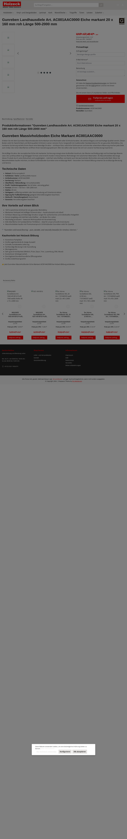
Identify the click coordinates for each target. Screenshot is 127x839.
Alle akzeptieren (80, 752)
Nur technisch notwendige (46, 752)
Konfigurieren (65, 752)
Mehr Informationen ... (48, 749)
